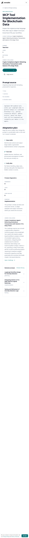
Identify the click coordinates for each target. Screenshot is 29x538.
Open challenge (9, 260)
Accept (25, 535)
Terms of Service (15, 536)
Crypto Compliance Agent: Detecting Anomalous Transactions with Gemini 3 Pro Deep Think (14, 38)
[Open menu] (26, 2)
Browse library (20, 268)
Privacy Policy (6, 536)
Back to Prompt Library (11, 8)
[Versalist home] (5, 3)
